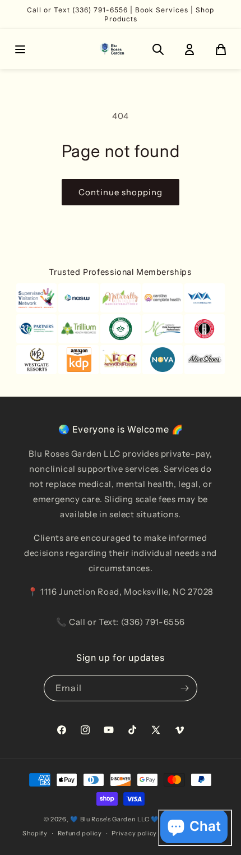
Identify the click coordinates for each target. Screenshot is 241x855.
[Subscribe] (184, 688)
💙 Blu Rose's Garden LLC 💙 (114, 819)
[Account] (189, 49)
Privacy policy (134, 833)
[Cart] (221, 49)
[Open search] (158, 49)
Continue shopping (120, 192)
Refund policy (80, 833)
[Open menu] (20, 49)
